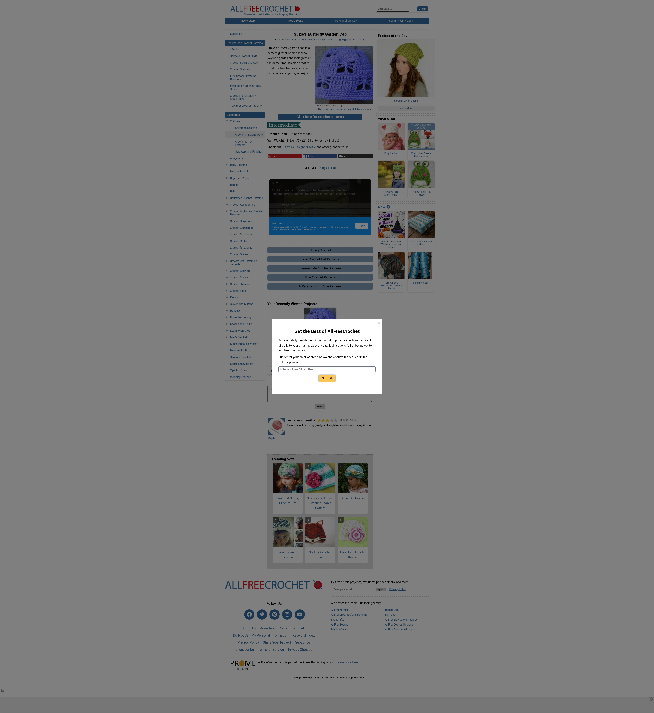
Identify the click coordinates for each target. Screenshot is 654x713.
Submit (327, 378)
